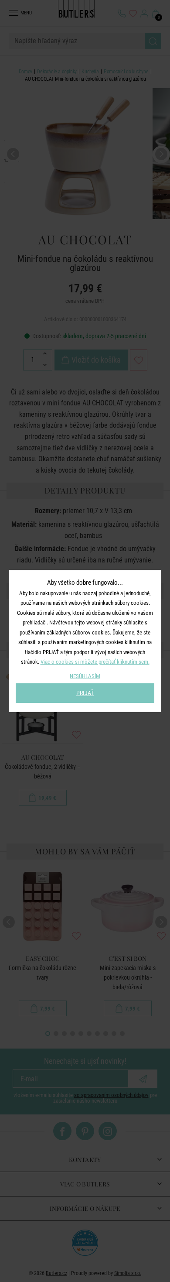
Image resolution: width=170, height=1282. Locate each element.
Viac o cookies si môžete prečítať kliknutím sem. (95, 661)
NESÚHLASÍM (85, 676)
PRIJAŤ (85, 692)
